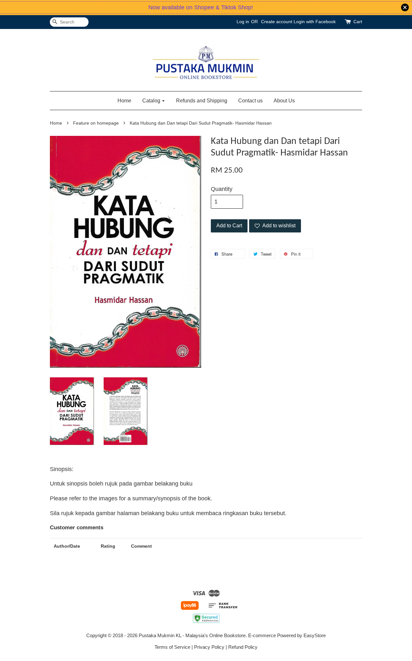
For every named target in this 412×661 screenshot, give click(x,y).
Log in (243, 21)
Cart (357, 21)
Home (124, 100)
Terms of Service (172, 647)
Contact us (250, 100)
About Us (284, 100)
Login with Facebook (315, 21)
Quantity (221, 189)
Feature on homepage (96, 123)
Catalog (152, 100)
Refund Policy (243, 647)
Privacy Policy (209, 647)
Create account (276, 21)
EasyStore (315, 635)
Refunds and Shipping (201, 100)
